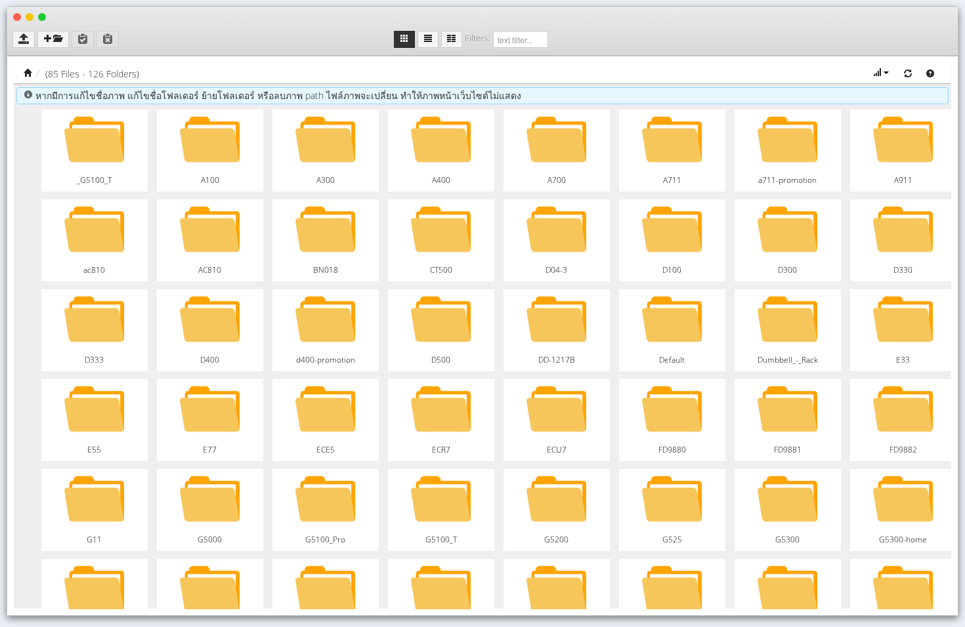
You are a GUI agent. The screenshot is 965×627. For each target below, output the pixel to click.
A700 (556, 180)
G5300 (787, 539)
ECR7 (441, 449)
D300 (787, 269)
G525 (672, 539)
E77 (210, 449)
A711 (672, 180)
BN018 (325, 269)
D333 (94, 359)
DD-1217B (556, 359)
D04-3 (556, 269)
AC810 (209, 269)
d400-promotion (325, 359)
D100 (671, 269)
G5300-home (903, 539)
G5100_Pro (325, 539)
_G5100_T (94, 180)
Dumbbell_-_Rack (788, 359)
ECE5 (325, 449)
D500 (440, 359)
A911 (903, 180)
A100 (210, 180)
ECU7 (557, 449)
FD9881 (788, 449)
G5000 (210, 539)
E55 (94, 449)
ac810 (94, 269)
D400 (209, 359)
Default (672, 359)
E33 (903, 359)
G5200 (556, 539)
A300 (325, 180)
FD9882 (903, 449)
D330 (902, 269)
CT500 (441, 269)
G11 (94, 539)
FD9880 (672, 449)
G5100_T (441, 539)
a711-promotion (787, 180)
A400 (441, 180)
